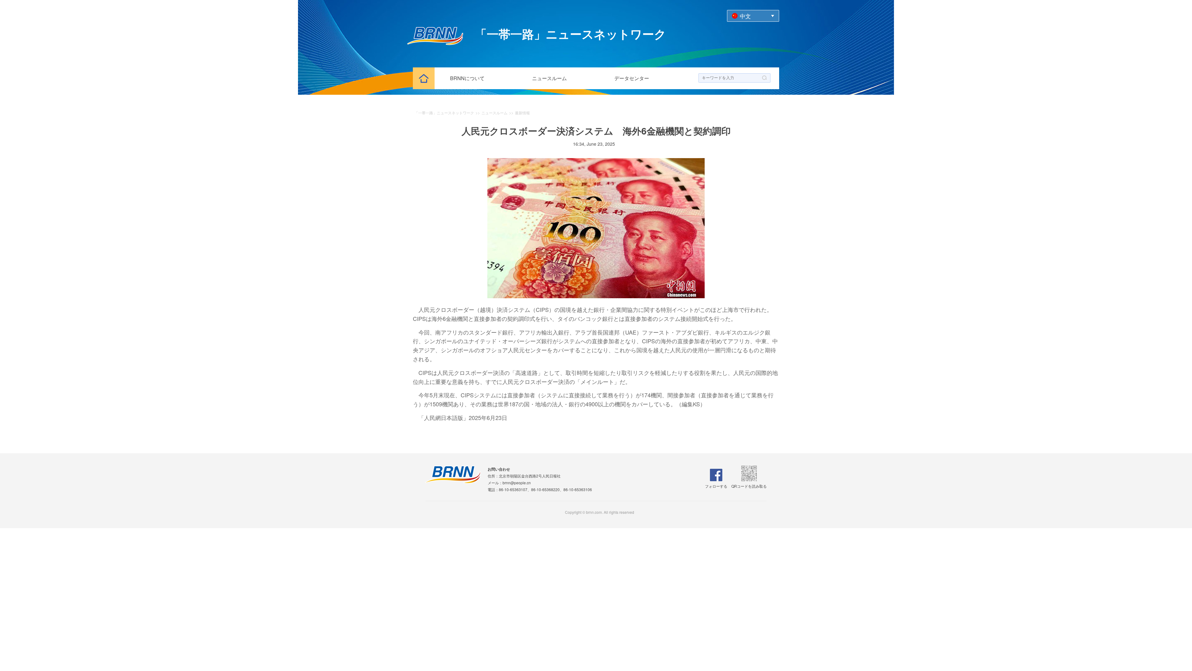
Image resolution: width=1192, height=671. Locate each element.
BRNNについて (467, 78)
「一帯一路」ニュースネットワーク (444, 112)
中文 (745, 16)
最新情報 (522, 112)
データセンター (631, 78)
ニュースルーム (549, 78)
